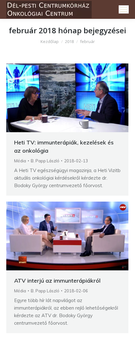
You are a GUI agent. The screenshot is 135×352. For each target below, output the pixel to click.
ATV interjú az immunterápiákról (57, 280)
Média (20, 160)
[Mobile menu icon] (124, 9)
